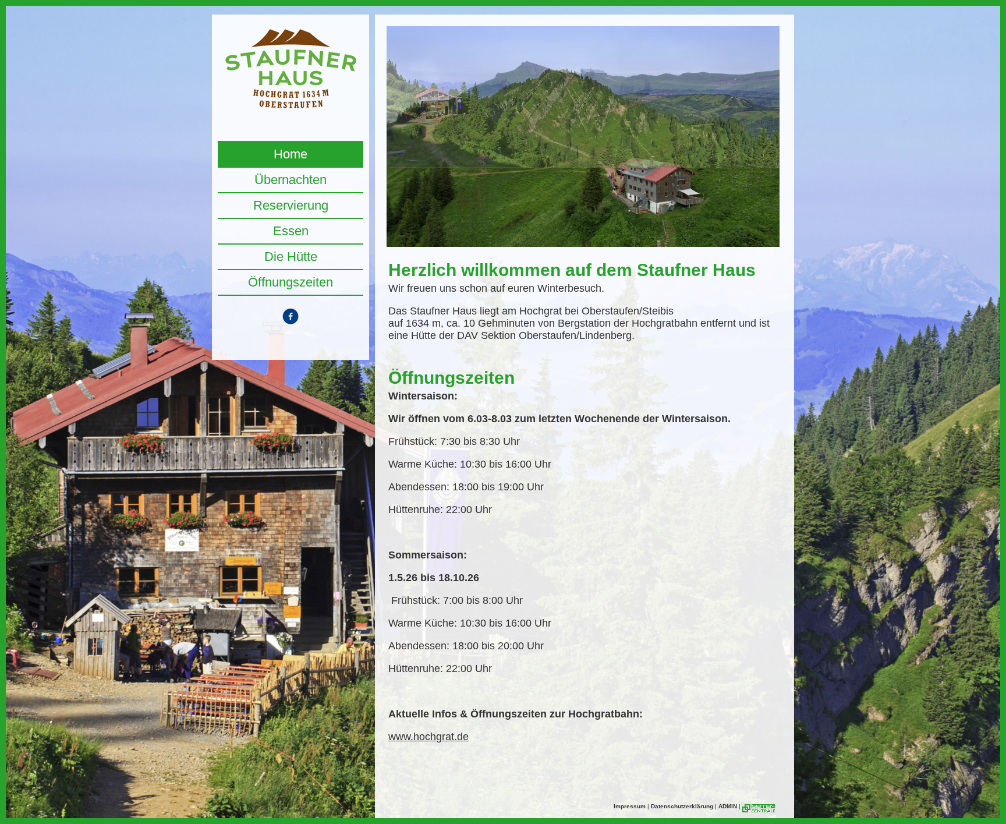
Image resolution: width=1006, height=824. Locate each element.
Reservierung (290, 205)
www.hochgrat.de (428, 736)
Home (290, 154)
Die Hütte (290, 256)
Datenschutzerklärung (682, 806)
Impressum (630, 806)
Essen (291, 231)
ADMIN (727, 806)
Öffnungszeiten (290, 282)
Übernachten (290, 179)
